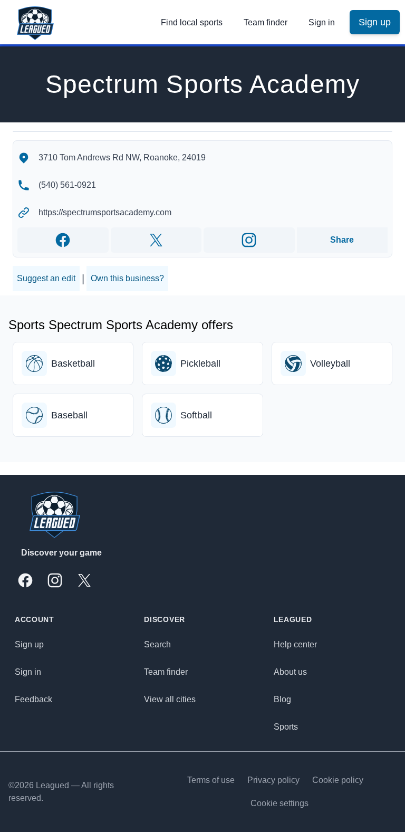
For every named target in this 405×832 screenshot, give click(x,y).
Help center (295, 644)
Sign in (321, 22)
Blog (282, 699)
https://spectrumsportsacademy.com (104, 212)
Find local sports (192, 22)
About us (290, 671)
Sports (286, 726)
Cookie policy (337, 780)
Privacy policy (273, 780)
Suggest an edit (46, 278)
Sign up (29, 644)
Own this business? (127, 278)
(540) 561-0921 (67, 184)
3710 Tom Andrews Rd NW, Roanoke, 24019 (122, 157)
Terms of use (211, 780)
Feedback (33, 699)
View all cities (170, 699)
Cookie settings (279, 803)
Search (157, 644)
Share (342, 239)
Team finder (265, 22)
